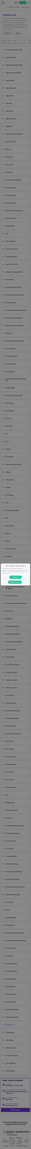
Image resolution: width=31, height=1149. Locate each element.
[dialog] (15, 574)
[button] (15, 582)
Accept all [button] (15, 577)
